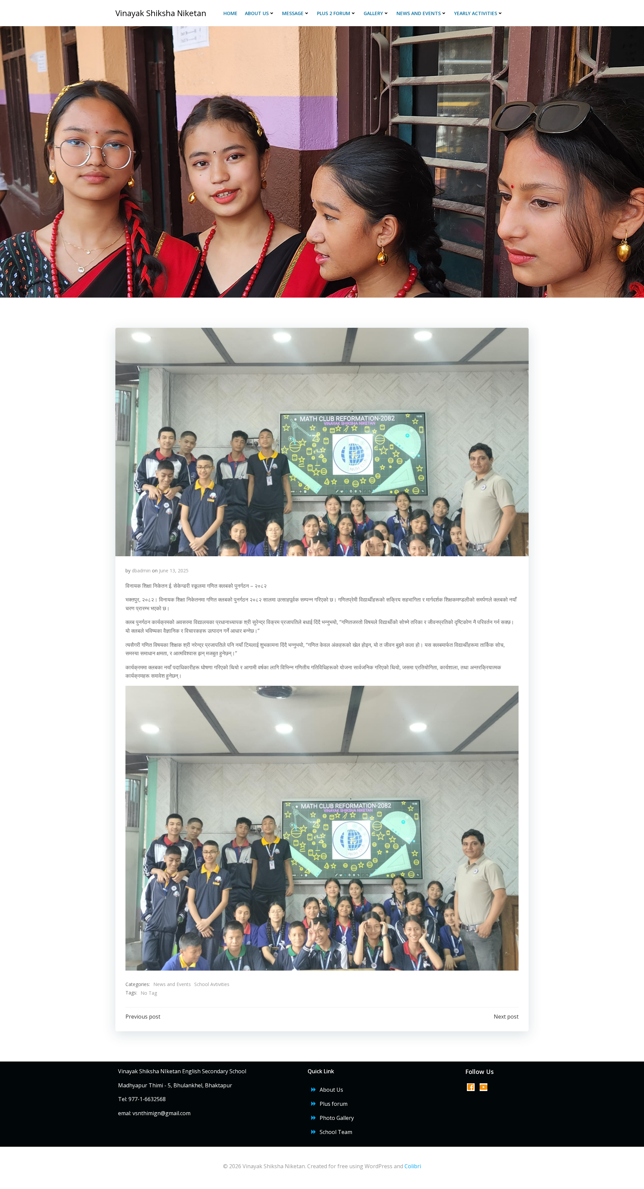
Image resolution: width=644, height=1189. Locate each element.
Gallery (373, 13)
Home (230, 13)
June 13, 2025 (174, 570)
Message (293, 13)
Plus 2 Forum (333, 13)
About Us (257, 13)
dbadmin (141, 570)
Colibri (413, 1166)
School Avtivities (211, 984)
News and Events (418, 13)
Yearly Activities (475, 13)
